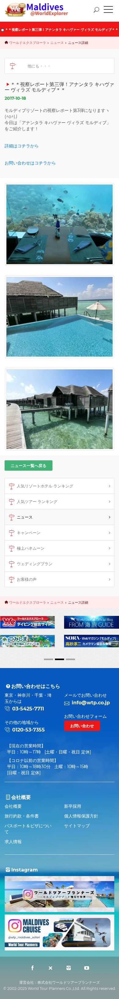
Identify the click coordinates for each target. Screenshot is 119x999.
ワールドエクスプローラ (27, 43)
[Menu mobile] (108, 10)
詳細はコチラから (22, 146)
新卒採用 (72, 806)
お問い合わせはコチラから (30, 163)
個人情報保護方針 (81, 816)
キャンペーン (29, 532)
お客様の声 (27, 579)
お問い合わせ (82, 725)
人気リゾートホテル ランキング (45, 485)
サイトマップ (77, 825)
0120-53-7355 (28, 730)
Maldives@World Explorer (41, 9)
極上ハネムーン (31, 548)
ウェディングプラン (34, 563)
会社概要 (13, 806)
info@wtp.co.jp (91, 703)
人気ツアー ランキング (37, 501)
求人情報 (13, 841)
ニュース (57, 43)
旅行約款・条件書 (22, 816)
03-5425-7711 (28, 709)
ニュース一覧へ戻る (28, 465)
